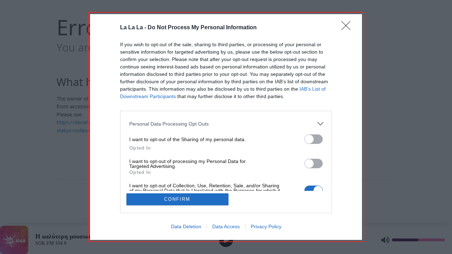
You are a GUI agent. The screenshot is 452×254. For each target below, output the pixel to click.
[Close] (348, 28)
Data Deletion (186, 226)
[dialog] (226, 127)
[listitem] (226, 123)
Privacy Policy (266, 226)
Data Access (226, 226)
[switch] (313, 139)
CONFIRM (177, 199)
